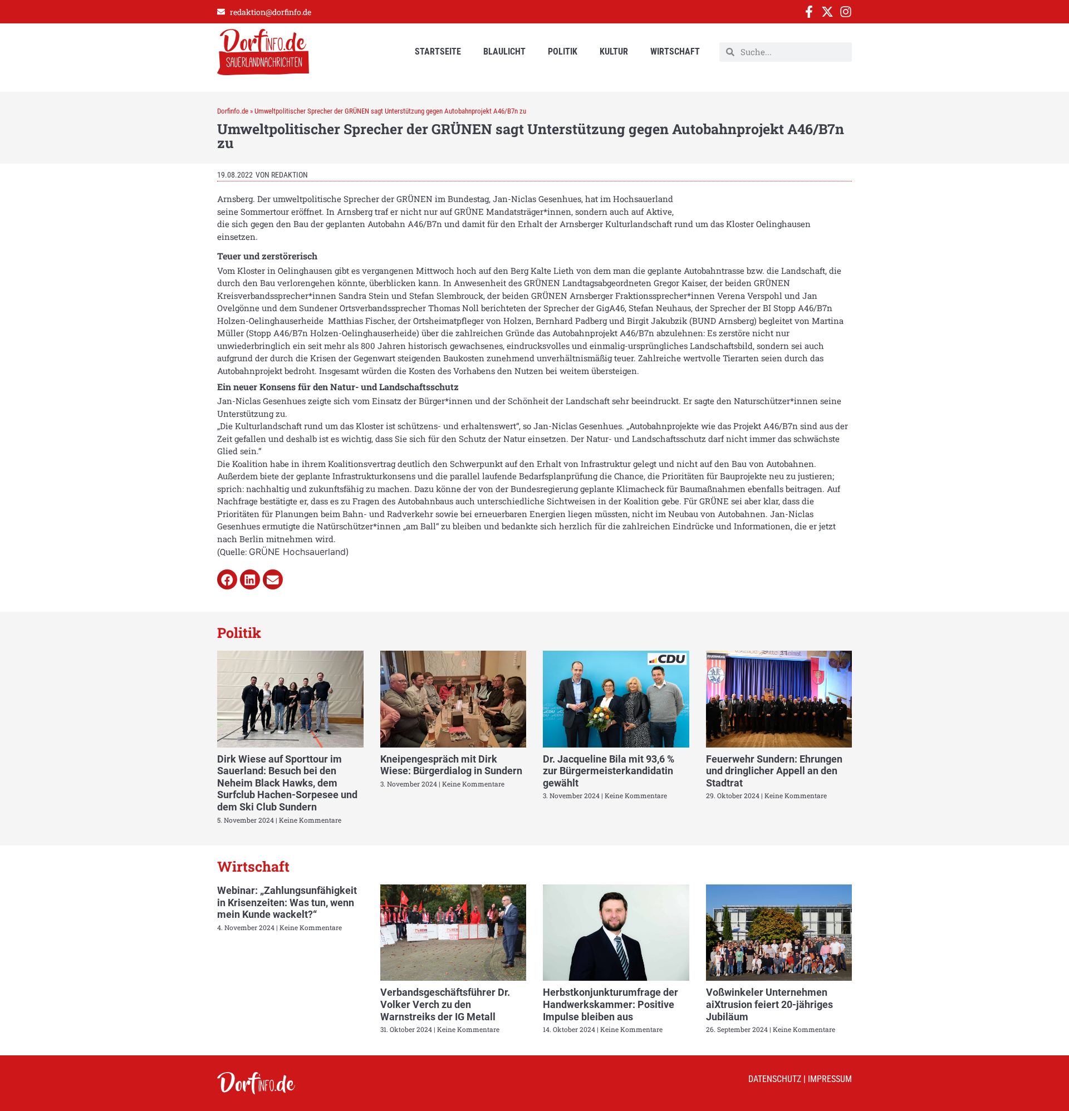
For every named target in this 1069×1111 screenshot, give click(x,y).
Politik (562, 51)
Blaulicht (504, 51)
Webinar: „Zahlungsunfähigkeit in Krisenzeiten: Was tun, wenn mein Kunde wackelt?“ (287, 902)
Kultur (614, 51)
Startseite (438, 51)
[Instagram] (846, 12)
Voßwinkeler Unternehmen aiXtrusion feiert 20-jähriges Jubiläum (769, 1004)
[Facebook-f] (809, 12)
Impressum (830, 1079)
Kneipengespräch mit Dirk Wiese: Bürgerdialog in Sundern (451, 765)
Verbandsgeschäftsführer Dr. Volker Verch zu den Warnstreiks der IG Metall (445, 1004)
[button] (227, 579)
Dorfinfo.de (232, 111)
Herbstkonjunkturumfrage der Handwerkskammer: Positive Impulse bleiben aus (610, 1004)
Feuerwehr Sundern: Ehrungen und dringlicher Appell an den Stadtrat (774, 771)
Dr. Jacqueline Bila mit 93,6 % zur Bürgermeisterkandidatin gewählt (608, 771)
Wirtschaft (675, 51)
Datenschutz (774, 1079)
